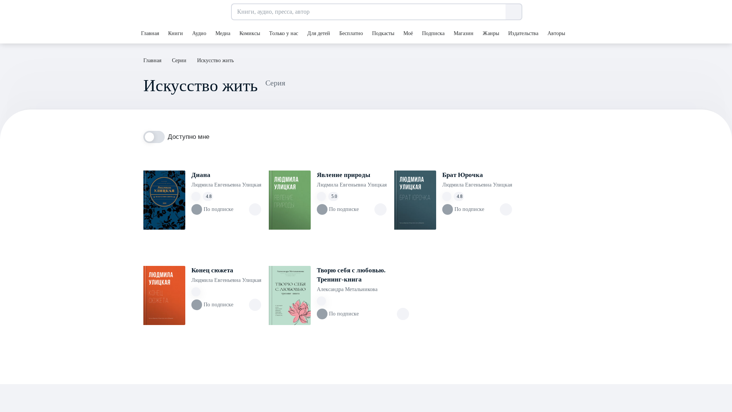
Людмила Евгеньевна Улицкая (226, 185)
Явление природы (343, 175)
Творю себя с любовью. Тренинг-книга (351, 275)
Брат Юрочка (462, 175)
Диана (200, 175)
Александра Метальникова (347, 289)
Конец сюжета (212, 270)
